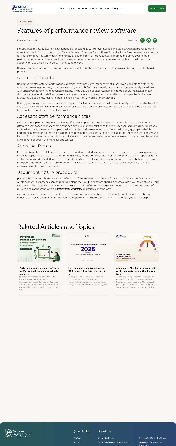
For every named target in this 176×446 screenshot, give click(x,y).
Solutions (82, 8)
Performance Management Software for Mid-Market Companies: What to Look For (39, 271)
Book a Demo (157, 8)
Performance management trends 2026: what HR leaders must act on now (87, 271)
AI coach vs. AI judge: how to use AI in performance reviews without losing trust (136, 271)
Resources (105, 8)
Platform (71, 8)
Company (117, 8)
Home (61, 8)
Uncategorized (25, 21)
